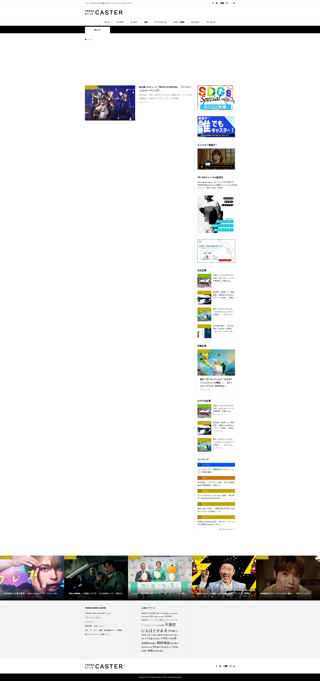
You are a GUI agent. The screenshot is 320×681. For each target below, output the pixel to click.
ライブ (154, 625)
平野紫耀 (171, 638)
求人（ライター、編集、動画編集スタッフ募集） (104, 630)
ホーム (107, 22)
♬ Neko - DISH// (216, 188)
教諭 (167, 643)
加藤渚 (159, 635)
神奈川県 (149, 647)
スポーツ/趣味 (178, 22)
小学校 (164, 638)
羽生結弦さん (166, 647)
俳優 (148, 635)
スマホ (171, 620)
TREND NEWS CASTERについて (98, 613)
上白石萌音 (160, 625)
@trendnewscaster (205, 182)
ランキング (211, 22)
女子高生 (156, 639)
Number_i (166, 613)
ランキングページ (226, 529)
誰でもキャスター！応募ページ (97, 634)
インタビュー (161, 620)
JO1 (161, 613)
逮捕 (150, 650)
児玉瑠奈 (154, 635)
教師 (160, 643)
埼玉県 (170, 635)
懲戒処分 (152, 643)
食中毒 (156, 651)
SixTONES (174, 613)
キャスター (195, 22)
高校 (161, 651)
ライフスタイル (160, 22)
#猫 (207, 188)
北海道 (165, 635)
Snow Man (145, 616)
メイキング (147, 625)
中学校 (171, 631)
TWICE (156, 616)
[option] (32, 578)
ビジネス (120, 22)
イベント (151, 620)
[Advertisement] (160, 63)
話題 (146, 22)
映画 (172, 643)
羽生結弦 (157, 647)
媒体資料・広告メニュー (94, 626)
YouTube (161, 616)
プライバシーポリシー (93, 618)
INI (158, 613)
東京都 (143, 647)
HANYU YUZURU (148, 613)
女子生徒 (149, 638)
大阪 (174, 635)
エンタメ (133, 22)
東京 (176, 643)
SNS (151, 616)
